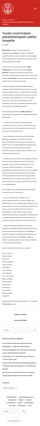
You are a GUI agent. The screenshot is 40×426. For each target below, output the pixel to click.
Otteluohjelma (11, 403)
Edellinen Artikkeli (20, 315)
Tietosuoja (11, 405)
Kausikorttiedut (12, 397)
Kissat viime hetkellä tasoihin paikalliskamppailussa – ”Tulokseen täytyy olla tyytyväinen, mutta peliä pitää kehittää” (19, 366)
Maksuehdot (12, 400)
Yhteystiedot (21, 405)
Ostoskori (28, 400)
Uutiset (19, 403)
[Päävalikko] (35, 8)
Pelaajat (20, 400)
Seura (30, 405)
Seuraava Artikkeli (20, 320)
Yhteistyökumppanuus (26, 397)
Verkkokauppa (29, 403)
